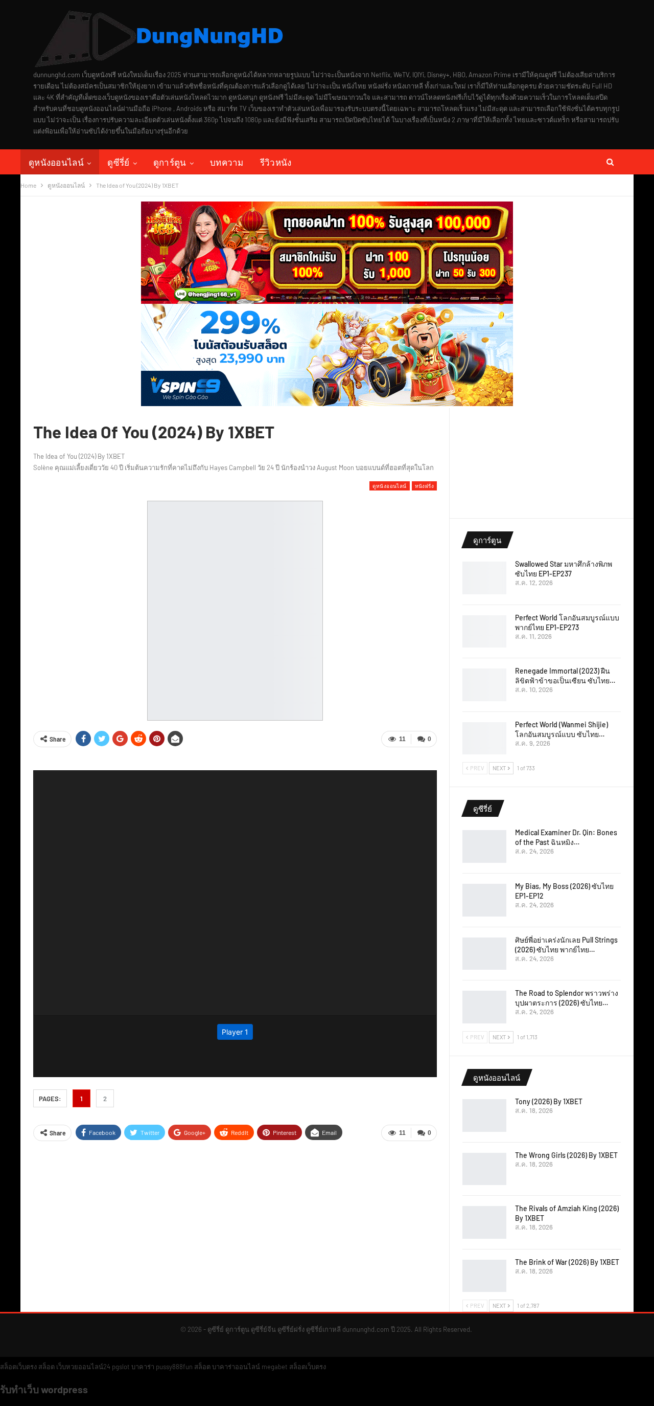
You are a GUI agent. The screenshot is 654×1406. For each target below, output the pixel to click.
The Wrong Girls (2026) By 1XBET (566, 1155)
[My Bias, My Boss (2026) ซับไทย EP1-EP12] (484, 900)
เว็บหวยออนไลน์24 (83, 1367)
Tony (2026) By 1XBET (548, 1101)
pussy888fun (174, 1367)
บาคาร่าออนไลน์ (236, 1367)
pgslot (121, 1367)
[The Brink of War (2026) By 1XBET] (484, 1276)
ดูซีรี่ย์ (118, 161)
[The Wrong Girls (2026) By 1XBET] (484, 1169)
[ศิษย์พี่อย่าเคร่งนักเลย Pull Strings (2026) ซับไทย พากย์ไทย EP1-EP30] (484, 954)
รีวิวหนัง (276, 161)
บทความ (227, 161)
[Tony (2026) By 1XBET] (484, 1115)
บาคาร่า (142, 1367)
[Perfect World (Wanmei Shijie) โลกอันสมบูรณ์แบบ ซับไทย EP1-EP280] (484, 738)
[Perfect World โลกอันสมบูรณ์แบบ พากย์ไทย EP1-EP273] (484, 631)
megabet (275, 1367)
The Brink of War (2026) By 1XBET (567, 1262)
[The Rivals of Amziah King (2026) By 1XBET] (484, 1222)
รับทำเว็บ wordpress (44, 1389)
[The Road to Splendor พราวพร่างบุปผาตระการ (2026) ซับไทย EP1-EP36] (484, 1007)
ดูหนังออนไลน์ (56, 161)
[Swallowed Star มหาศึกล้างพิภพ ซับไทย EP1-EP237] (484, 578)
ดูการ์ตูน (169, 161)
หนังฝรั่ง (424, 485)
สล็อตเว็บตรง (18, 1367)
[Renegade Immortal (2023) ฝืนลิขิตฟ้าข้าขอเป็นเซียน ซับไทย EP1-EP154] (484, 684)
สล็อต (46, 1367)
